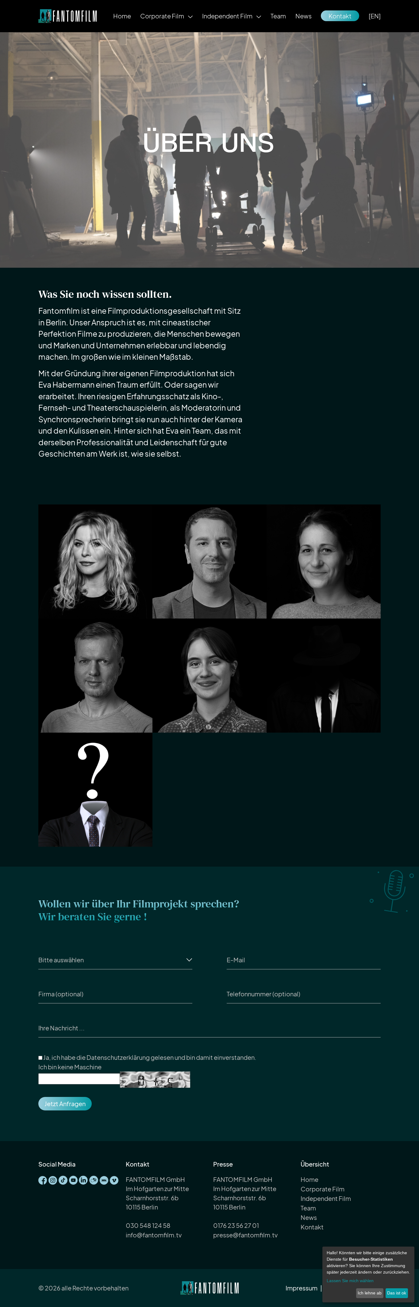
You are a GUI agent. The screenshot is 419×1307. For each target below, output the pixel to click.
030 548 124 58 (148, 1225)
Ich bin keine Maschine (70, 1067)
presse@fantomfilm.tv (245, 1235)
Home (122, 16)
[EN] (375, 16)
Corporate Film (162, 16)
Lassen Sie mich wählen (350, 1280)
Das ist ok (396, 1292)
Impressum (301, 1288)
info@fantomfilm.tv (154, 1235)
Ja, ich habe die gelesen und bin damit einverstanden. (149, 1057)
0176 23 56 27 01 (236, 1225)
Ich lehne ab (370, 1292)
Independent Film (227, 16)
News (303, 16)
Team (278, 16)
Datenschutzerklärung (118, 1057)
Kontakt (340, 16)
